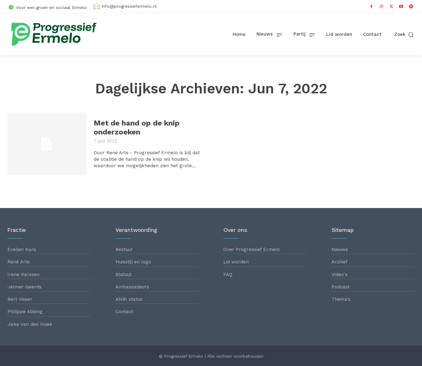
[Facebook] (371, 6)
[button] (404, 34)
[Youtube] (401, 6)
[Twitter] (391, 6)
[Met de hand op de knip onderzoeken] (46, 144)
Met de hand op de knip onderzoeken (136, 127)
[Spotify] (411, 6)
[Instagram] (381, 6)
